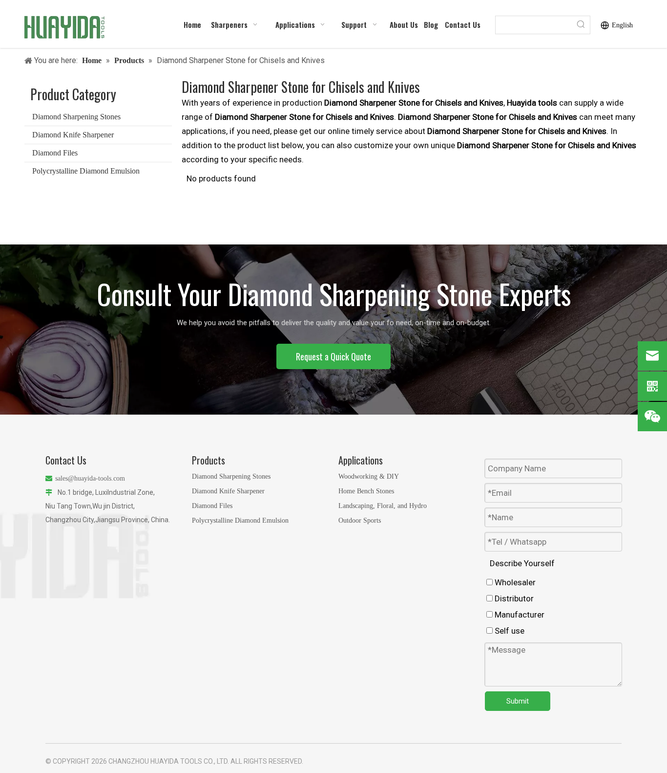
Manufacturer (518, 614)
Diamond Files (55, 153)
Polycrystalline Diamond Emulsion (86, 171)
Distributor (513, 598)
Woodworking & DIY (368, 476)
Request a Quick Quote (333, 356)
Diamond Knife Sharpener (73, 135)
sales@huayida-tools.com (90, 478)
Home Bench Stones (366, 491)
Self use (508, 631)
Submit (517, 701)
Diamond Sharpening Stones (76, 116)
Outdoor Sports (359, 520)
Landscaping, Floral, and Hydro (382, 505)
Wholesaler (514, 582)
